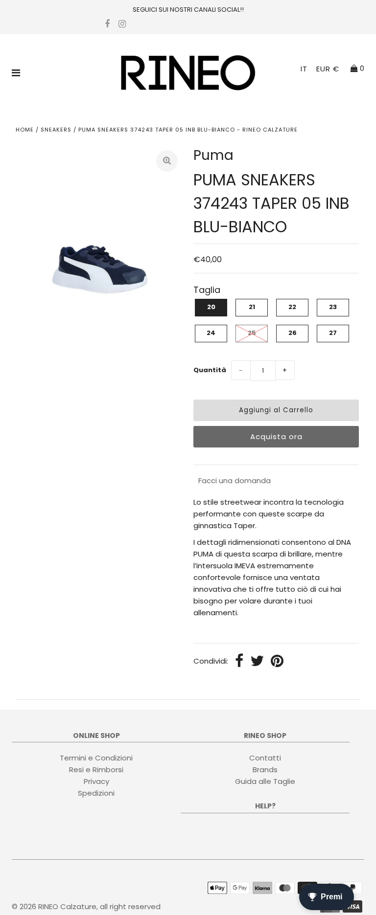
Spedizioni (96, 793)
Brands (265, 769)
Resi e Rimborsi (96, 769)
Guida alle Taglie (265, 781)
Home (25, 130)
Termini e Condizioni (96, 758)
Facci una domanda (234, 480)
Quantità (209, 370)
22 (292, 307)
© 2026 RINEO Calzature (54, 906)
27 (333, 332)
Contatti (265, 758)
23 (333, 307)
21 (252, 307)
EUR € (327, 69)
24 (211, 332)
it (304, 69)
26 (292, 332)
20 (211, 307)
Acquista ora (276, 436)
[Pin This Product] (277, 661)
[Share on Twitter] (257, 661)
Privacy (96, 781)
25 (252, 332)
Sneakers (56, 130)
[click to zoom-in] (167, 161)
